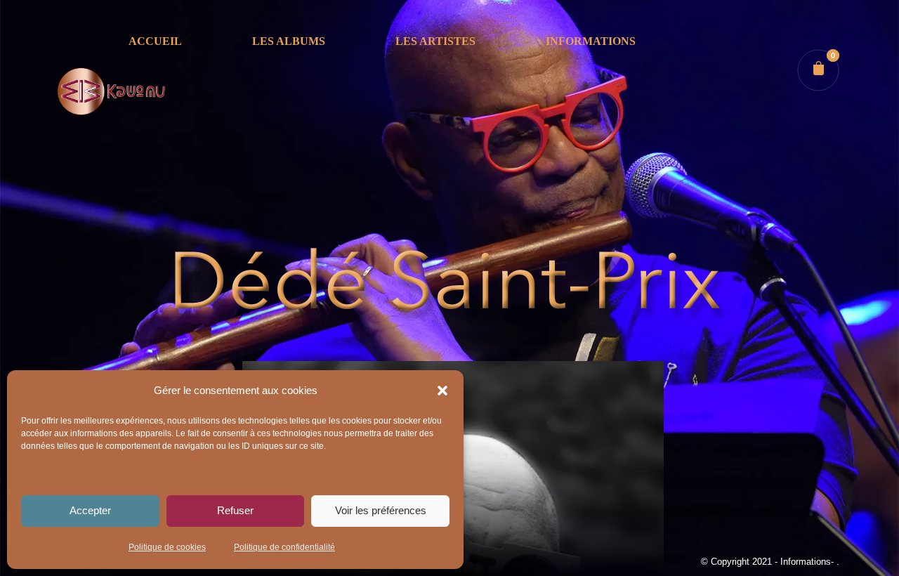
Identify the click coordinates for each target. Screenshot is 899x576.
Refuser (235, 510)
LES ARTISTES (435, 41)
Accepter (90, 510)
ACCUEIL (155, 41)
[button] (442, 391)
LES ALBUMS (288, 41)
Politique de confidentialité (284, 547)
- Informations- (805, 561)
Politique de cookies (167, 547)
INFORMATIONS (591, 41)
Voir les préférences (380, 510)
